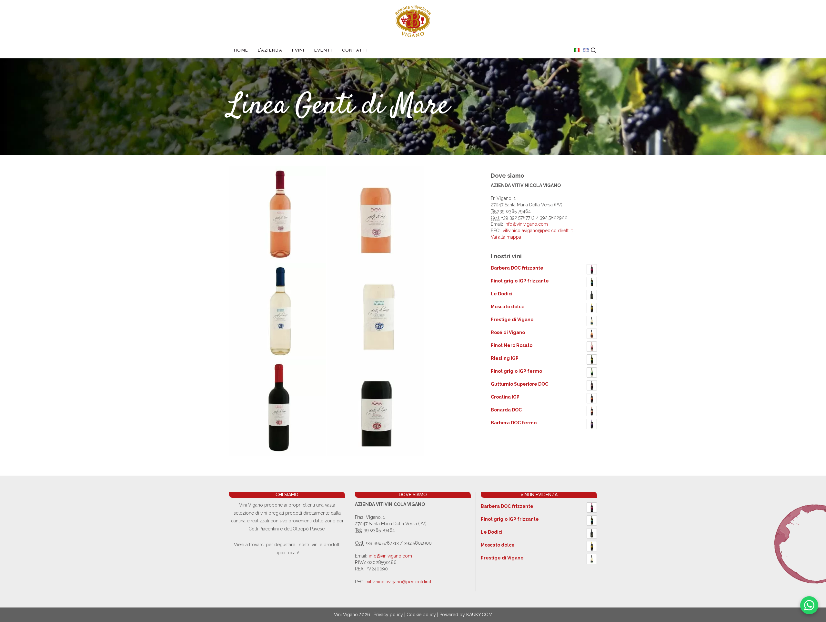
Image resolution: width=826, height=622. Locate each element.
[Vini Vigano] (413, 20)
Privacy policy (388, 614)
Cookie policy (421, 614)
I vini (298, 50)
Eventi (323, 50)
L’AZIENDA (270, 50)
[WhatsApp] (809, 605)
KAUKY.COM (479, 614)
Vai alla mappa (506, 237)
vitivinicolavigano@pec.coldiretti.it (538, 230)
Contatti (355, 50)
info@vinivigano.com (525, 224)
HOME (241, 50)
